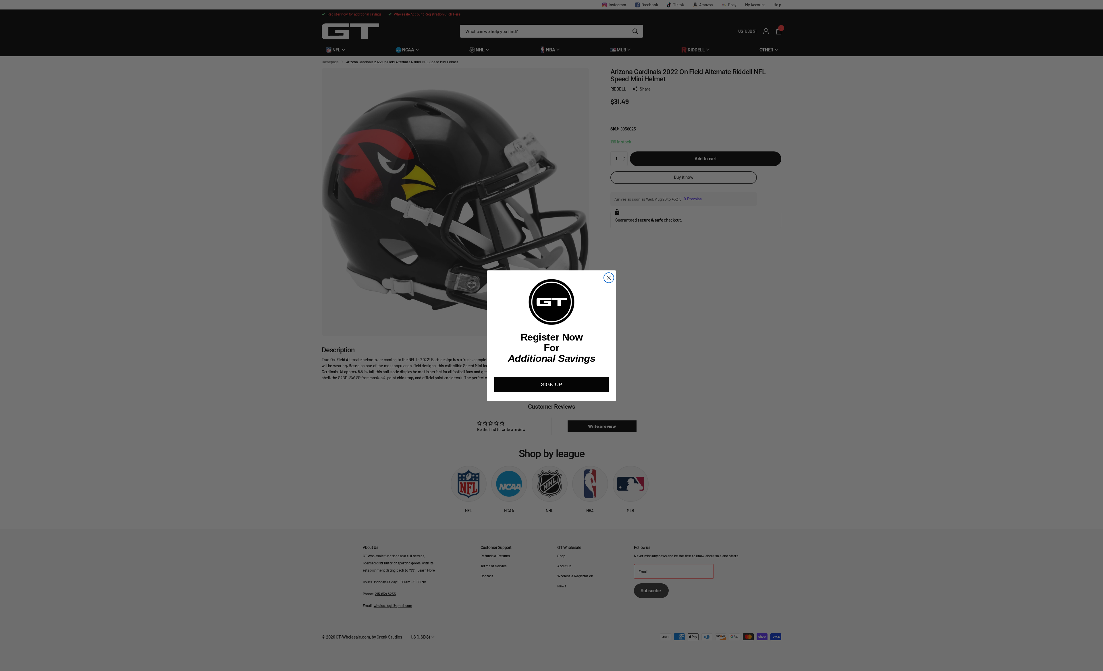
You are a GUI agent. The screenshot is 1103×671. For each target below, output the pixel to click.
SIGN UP (551, 384)
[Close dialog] (609, 278)
